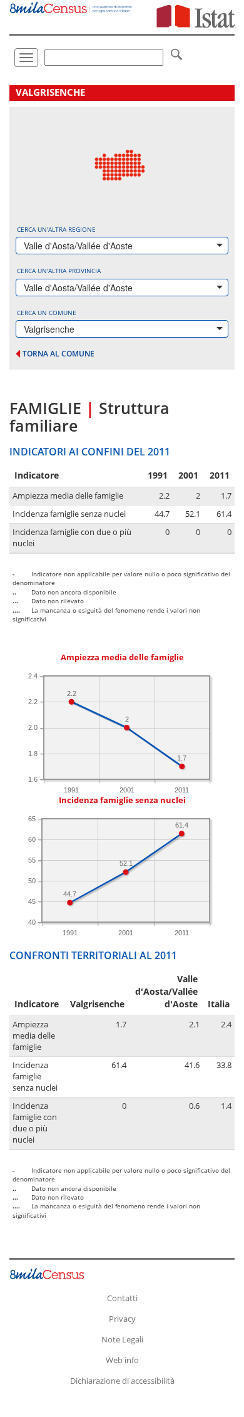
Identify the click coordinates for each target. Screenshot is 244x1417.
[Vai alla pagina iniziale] (71, 7)
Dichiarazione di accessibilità (122, 1380)
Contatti (122, 1298)
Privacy (122, 1318)
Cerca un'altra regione (56, 229)
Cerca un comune (46, 312)
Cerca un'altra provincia (59, 270)
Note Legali (122, 1339)
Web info (122, 1360)
